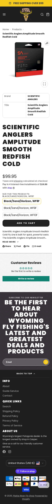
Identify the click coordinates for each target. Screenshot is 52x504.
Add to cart (26, 223)
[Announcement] (26, 3)
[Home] (26, 14)
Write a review (26, 278)
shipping (18, 181)
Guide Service (11, 391)
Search (7, 406)
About (6, 386)
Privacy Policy (10, 420)
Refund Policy (10, 416)
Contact (7, 395)
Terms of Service (12, 425)
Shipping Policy (11, 411)
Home (6, 29)
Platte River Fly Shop (23, 495)
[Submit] (45, 362)
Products (17, 29)
